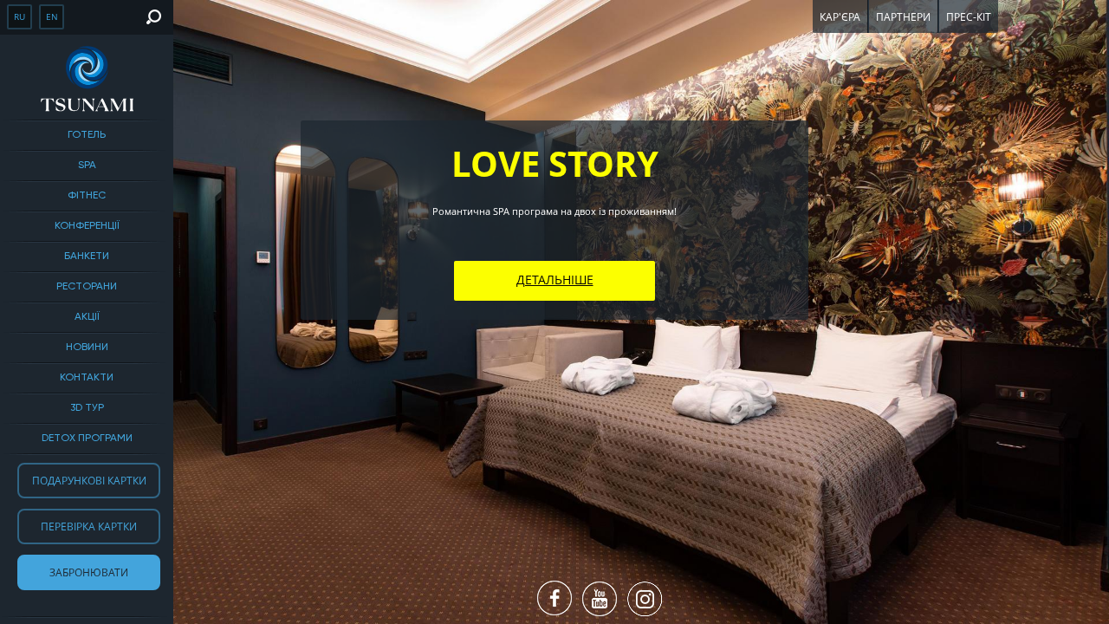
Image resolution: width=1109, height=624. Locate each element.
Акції (87, 317)
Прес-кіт (968, 17)
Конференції (87, 226)
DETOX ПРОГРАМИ (87, 438)
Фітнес (87, 196)
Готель (87, 135)
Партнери (903, 17)
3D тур (87, 408)
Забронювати (88, 572)
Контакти (86, 378)
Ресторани (86, 287)
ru (19, 16)
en (52, 16)
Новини (87, 347)
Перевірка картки (89, 526)
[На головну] (86, 79)
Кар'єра (840, 17)
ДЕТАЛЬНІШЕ (554, 279)
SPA (87, 165)
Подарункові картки (89, 480)
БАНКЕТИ (86, 256)
